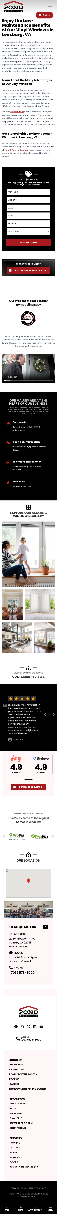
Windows (16, 1157)
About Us (15, 1060)
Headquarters (22, 927)
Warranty (16, 1113)
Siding (13, 1152)
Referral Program (21, 1123)
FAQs (13, 1108)
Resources (17, 1099)
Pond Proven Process (23, 1074)
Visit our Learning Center (30, 270)
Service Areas (18, 1103)
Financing (16, 1118)
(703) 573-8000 (21, 972)
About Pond (16, 1064)
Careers (14, 1084)
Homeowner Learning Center (27, 1088)
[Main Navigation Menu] (50, 7)
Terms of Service (37, 1188)
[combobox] (28, 231)
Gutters (15, 1147)
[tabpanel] (28, 587)
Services (16, 1138)
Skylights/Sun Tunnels (24, 1167)
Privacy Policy (18, 1188)
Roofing (15, 1142)
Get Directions (18, 946)
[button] (20, 779)
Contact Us (16, 1069)
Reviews (14, 1079)
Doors (14, 1162)
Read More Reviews (30, 786)
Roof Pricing (18, 1128)
